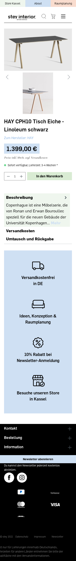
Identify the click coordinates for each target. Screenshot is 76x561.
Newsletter (57, 536)
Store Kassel (12, 3)
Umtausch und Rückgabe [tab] (30, 238)
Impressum (40, 536)
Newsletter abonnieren (38, 459)
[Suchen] (43, 16)
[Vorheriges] (7, 77)
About (38, 3)
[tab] (37, 210)
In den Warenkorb (49, 176)
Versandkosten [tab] (20, 230)
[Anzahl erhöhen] (21, 176)
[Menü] (63, 16)
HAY (30, 138)
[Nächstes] (69, 77)
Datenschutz (21, 536)
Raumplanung (63, 3)
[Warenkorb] (53, 16)
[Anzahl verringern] (8, 176)
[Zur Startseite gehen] (22, 17)
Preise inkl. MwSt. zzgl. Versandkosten (25, 157)
